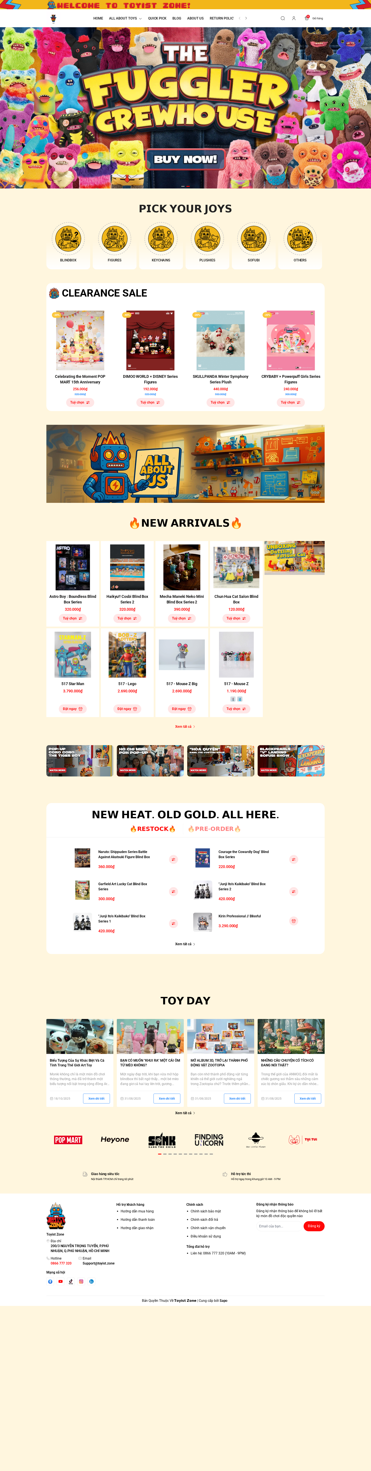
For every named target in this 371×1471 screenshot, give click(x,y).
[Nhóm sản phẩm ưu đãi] (295, 558)
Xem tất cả (183, 727)
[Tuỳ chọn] (173, 859)
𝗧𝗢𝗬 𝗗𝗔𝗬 (186, 1001)
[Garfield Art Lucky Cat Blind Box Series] (82, 890)
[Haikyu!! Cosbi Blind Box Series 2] (127, 567)
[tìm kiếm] (283, 18)
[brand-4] (209, 1139)
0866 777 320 (61, 1263)
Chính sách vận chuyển (208, 1228)
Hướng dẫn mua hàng (137, 1211)
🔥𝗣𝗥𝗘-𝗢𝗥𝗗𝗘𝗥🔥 (214, 828)
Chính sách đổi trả (204, 1220)
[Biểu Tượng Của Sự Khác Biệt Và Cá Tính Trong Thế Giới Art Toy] (79, 1036)
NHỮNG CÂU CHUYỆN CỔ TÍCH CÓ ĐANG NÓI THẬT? (287, 1062)
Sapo (224, 1301)
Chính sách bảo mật (206, 1211)
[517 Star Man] (73, 655)
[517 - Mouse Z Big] (182, 655)
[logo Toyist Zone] (80, 1215)
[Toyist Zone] (53, 18)
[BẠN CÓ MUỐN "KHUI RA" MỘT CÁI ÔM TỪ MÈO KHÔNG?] (150, 1036)
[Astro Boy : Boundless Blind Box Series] (73, 567)
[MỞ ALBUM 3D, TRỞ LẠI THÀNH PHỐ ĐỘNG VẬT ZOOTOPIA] (220, 1036)
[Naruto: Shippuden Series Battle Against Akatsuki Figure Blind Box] (82, 858)
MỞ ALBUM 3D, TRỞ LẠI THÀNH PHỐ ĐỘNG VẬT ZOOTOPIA (219, 1062)
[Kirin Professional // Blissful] (203, 922)
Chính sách (194, 1205)
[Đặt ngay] (293, 921)
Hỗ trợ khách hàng (130, 1205)
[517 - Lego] (127, 655)
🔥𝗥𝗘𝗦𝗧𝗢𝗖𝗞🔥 (153, 828)
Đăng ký (314, 1226)
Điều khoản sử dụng (206, 1236)
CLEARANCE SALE (104, 293)
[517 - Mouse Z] (236, 655)
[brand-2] (115, 1139)
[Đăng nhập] (294, 18)
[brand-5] (256, 1139)
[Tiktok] (71, 1281)
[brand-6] (303, 1139)
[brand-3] (162, 1139)
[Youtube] (60, 1281)
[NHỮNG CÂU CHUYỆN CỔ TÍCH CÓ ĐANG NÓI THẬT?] (291, 1036)
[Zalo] (91, 1281)
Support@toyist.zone (99, 1263)
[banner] (185, 464)
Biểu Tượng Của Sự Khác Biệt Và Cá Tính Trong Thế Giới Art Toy (77, 1062)
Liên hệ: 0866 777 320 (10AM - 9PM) (218, 1253)
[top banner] (185, 4)
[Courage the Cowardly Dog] (203, 858)
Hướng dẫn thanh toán (138, 1220)
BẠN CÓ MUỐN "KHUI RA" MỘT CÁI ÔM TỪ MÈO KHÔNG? (150, 1062)
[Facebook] (50, 1281)
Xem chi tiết (96, 1098)
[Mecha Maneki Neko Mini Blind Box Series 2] (182, 567)
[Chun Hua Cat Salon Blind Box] (236, 567)
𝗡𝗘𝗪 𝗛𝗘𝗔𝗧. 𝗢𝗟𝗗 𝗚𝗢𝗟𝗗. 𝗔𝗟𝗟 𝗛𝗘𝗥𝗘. (185, 815)
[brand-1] (68, 1139)
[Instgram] (81, 1281)
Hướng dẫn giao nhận (137, 1228)
